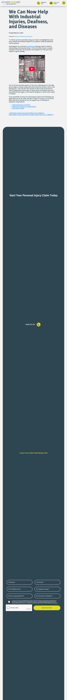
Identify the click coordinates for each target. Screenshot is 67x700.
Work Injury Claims (18, 108)
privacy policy (54, 603)
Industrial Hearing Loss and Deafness (24, 107)
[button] (64, 3)
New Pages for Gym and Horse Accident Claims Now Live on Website (31, 115)
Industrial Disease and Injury (21, 105)
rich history (30, 46)
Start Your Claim (56, 3)
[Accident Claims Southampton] (10, 3)
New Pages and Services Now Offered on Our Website (27, 113)
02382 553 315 (43, 3)
